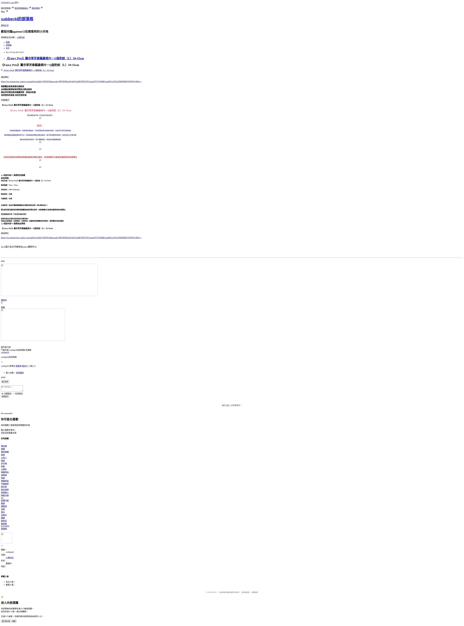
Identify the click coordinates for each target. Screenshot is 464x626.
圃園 (3, 518)
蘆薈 (3, 503)
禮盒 (3, 461)
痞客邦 (19, 366)
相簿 (8, 42)
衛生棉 (4, 487)
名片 (8, 48)
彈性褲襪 (5, 452)
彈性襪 (4, 446)
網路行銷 (5, 495)
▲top (3, 377)
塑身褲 (4, 524)
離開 (13, 621)
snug (3, 261)
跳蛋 (3, 478)
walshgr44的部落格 (17, 19)
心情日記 (21, 37)
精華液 (4, 506)
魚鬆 (3, 307)
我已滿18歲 (6, 621)
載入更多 (5, 382)
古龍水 (4, 515)
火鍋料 (4, 469)
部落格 (9, 45)
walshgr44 (5, 352)
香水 (3, 512)
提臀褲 (4, 529)
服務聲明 (255, 592)
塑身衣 (4, 300)
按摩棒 (4, 475)
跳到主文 (5, 25)
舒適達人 (5, 493)
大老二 (4, 458)
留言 (24, 366)
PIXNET (214, 592)
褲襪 (3, 449)
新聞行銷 (5, 500)
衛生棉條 (5, 490)
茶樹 (3, 509)
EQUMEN (5, 526)
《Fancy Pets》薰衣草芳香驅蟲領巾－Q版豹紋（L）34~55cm (45, 58)
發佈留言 (5, 396)
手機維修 (5, 484)
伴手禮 (4, 463)
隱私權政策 (246, 592)
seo (2, 498)
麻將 (3, 455)
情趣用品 (5, 472)
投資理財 (20, 373)
